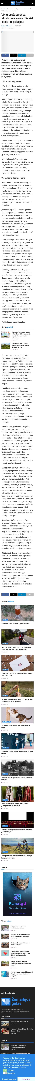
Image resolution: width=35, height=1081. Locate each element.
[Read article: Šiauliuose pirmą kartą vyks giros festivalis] (17, 613)
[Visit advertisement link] (17, 894)
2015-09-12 (18, 26)
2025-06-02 (14, 1033)
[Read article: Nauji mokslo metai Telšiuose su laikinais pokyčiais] (5, 945)
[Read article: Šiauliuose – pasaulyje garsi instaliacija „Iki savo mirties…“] (17, 741)
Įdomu (8, 9)
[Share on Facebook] (5, 55)
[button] (5, 1070)
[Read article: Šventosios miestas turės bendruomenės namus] (5, 928)
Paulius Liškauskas (6, 26)
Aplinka (5, 747)
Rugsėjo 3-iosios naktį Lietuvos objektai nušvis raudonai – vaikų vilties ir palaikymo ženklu (20, 953)
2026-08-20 (5, 652)
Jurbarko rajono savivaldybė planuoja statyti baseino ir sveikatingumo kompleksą (22, 974)
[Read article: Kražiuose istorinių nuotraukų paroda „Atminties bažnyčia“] (17, 768)
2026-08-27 (14, 930)
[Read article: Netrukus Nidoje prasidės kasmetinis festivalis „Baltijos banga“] (17, 820)
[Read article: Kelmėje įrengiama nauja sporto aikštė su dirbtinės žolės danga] (5, 936)
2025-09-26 (14, 1024)
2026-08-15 (5, 860)
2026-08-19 (5, 730)
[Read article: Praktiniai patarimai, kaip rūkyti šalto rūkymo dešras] (5, 1031)
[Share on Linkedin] (22, 55)
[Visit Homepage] (17, 3)
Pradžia (3, 9)
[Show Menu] (2, 3)
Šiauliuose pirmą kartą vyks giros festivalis (15, 623)
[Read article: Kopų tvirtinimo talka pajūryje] (5, 1023)
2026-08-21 (5, 626)
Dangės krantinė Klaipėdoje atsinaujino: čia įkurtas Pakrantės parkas (21, 963)
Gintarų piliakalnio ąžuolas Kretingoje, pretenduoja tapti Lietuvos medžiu (20, 345)
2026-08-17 (5, 834)
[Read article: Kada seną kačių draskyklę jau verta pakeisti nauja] (17, 715)
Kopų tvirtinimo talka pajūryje (19, 1021)
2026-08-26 (14, 968)
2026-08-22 (15, 349)
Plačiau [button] (23, 1067)
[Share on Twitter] (14, 55)
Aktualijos (6, 721)
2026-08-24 (15, 340)
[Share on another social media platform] (30, 55)
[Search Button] (33, 3)
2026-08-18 (5, 782)
